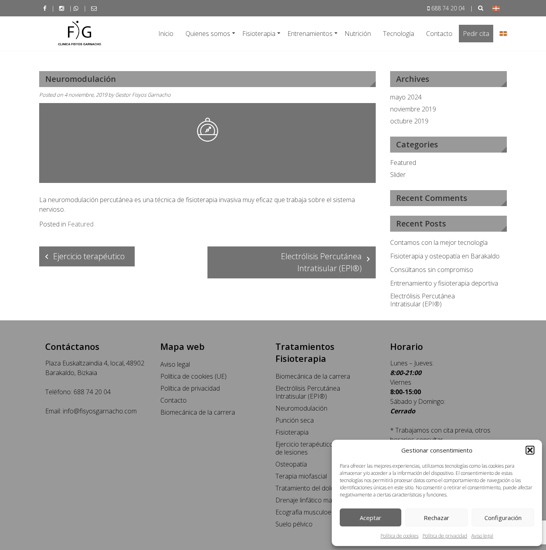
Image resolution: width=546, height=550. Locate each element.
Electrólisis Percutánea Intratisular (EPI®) (321, 262)
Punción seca (294, 420)
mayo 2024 (406, 97)
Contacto (439, 33)
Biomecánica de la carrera (197, 412)
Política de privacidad (444, 535)
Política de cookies (399, 535)
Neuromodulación (301, 408)
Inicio (165, 33)
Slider (398, 174)
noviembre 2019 (413, 109)
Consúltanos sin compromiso (431, 270)
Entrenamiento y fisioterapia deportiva (444, 283)
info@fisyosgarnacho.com (100, 411)
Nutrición (358, 33)
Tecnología (398, 33)
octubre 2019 (409, 121)
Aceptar (370, 518)
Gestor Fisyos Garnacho (143, 94)
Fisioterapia (258, 33)
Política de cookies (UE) (193, 376)
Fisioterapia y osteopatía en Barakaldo (445, 256)
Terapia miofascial (301, 476)
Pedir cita (476, 33)
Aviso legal (482, 535)
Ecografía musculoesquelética (317, 512)
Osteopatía (291, 464)
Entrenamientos (310, 33)
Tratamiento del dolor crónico (317, 488)
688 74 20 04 (448, 8)
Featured (81, 224)
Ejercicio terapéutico (89, 256)
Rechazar (436, 518)
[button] (530, 450)
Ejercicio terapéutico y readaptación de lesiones (326, 448)
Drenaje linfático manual (309, 500)
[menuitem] (496, 8)
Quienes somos (207, 33)
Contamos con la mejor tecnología (439, 242)
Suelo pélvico (294, 524)
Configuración (503, 518)
